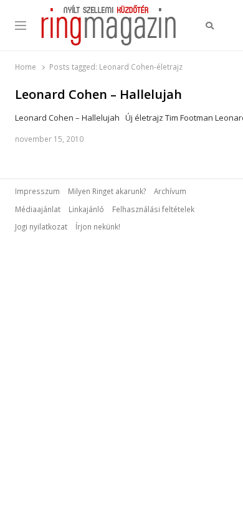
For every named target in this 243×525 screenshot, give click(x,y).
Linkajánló (86, 209)
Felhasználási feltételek (153, 209)
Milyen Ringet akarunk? (107, 191)
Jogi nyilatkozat (41, 226)
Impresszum (37, 191)
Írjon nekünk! (97, 226)
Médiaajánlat (37, 209)
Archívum (170, 191)
